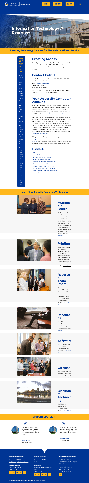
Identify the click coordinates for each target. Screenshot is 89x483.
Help (20, 152)
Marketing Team (24, 480)
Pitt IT (35, 152)
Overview (21, 71)
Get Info (46, 4)
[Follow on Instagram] (20, 472)
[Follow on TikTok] (24, 472)
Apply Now (57, 4)
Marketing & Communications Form (21, 174)
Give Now (69, 4)
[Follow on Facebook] (10, 472)
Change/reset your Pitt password (42, 157)
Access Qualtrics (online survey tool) (43, 166)
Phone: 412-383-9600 (15, 460)
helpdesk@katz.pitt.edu (43, 83)
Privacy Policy (33, 480)
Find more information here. (40, 133)
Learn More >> (62, 235)
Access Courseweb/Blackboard (42, 159)
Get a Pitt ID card (38, 155)
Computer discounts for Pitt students (44, 168)
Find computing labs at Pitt (41, 164)
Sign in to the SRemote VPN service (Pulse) (45, 170)
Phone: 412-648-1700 (40, 460)
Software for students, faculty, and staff (44, 161)
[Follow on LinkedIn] (13, 472)
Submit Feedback (16, 480)
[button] (82, 4)
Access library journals (39, 173)
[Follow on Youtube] (17, 472)
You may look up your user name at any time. (55, 114)
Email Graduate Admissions (42, 462)
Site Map (10, 480)
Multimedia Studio (21, 93)
